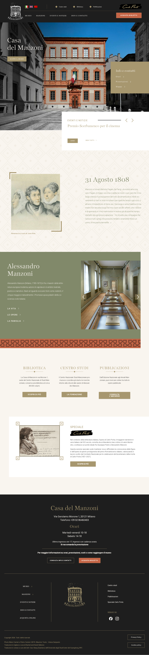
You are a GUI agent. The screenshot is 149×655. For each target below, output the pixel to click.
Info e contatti (79, 15)
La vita (11, 308)
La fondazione (74, 394)
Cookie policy (136, 645)
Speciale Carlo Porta (115, 602)
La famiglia (14, 321)
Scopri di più (34, 394)
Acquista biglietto (128, 15)
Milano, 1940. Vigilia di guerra (91, 126)
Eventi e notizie (58, 15)
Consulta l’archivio (114, 395)
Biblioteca (80, 7)
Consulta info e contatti (60, 560)
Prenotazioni (122, 82)
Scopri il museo (17, 59)
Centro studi (63, 7)
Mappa (119, 87)
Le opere (12, 315)
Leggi (72, 141)
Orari (119, 77)
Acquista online (28, 618)
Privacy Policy (136, 637)
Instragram (117, 619)
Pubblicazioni (97, 7)
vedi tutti (90, 140)
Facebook (111, 619)
